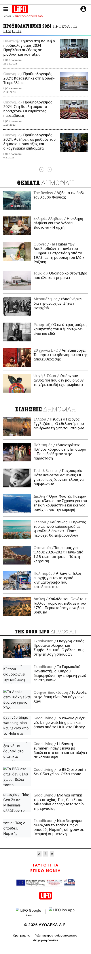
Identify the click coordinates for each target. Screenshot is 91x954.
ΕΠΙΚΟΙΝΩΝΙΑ (45, 871)
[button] (5, 9)
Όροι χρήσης (21, 935)
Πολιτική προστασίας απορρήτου (56, 935)
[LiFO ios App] (62, 911)
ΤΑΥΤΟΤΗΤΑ (45, 865)
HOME (7, 17)
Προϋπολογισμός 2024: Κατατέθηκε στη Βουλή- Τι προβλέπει (29, 78)
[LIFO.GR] (20, 10)
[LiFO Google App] (29, 912)
